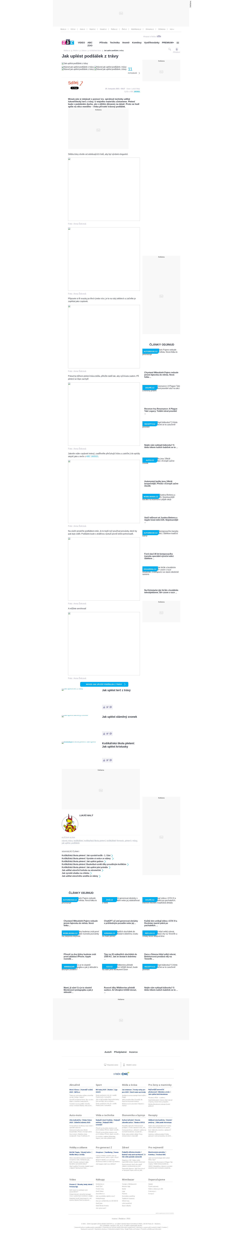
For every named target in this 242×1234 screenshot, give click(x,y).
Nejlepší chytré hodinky (104, 1120)
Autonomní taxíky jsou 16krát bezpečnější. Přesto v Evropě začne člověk (80, 1131)
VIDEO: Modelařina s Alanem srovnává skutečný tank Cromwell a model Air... (160, 1167)
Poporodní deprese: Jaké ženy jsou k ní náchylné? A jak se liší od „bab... (133, 1169)
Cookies (164, 1227)
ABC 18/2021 (92, 456)
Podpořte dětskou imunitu (131, 1152)
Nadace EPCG (139, 1122)
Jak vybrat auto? (101, 1208)
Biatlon (110, 1090)
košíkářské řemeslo (115, 841)
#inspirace (100, 1152)
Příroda (103, 42)
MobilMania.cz (136, 29)
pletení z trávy (131, 841)
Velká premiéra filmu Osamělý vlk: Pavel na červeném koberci (132, 1100)
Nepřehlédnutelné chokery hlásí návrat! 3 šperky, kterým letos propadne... (160, 1101)
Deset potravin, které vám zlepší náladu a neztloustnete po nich (132, 1165)
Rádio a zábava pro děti (155, 1189)
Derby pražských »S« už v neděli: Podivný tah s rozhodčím (106, 1096)
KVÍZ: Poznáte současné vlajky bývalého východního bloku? (79, 1163)
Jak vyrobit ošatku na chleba (75, 873)
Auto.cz (82, 29)
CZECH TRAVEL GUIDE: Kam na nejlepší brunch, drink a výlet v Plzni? (107, 1156)
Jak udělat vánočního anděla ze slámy (80, 876)
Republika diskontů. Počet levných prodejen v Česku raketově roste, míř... (134, 1126)
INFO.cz (77, 1092)
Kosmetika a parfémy (128, 1196)
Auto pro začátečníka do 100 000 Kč (107, 1201)
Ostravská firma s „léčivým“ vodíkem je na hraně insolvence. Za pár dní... (134, 1130)
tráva (70, 841)
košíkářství (78, 841)
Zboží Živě (99, 1186)
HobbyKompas (100, 1198)
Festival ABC (161, 1154)
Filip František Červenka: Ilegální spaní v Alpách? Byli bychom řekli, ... (81, 1167)
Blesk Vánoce (74, 1090)
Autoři (108, 1052)
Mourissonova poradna (156, 1152)
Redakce (122, 1219)
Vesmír (126, 42)
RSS (128, 1219)
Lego (123, 1191)
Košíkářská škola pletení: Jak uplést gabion (82, 861)
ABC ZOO (89, 44)
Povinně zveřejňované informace (151, 1229)
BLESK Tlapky (74, 1152)
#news (116, 1152)
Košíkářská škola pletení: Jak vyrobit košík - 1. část (86, 855)
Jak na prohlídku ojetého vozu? (105, 1196)
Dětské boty (125, 1201)
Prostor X (73, 1184)
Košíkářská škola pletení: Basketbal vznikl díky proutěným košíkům (94, 864)
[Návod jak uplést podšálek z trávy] (104, 220)
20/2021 (137, 92)
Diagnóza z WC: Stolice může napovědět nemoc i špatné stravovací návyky (133, 1161)
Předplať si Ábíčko (149, 37)
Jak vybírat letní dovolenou (158, 1094)
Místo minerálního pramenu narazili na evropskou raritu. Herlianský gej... (81, 1158)
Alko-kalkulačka (75, 1120)
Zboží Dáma (99, 1191)
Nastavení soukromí (87, 1229)
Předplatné (120, 1052)
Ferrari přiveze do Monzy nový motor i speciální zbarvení (81, 1126)
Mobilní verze (131, 1065)
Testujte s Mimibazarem (129, 1184)
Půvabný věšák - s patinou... (157, 1097)
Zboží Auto (99, 1203)
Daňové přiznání (128, 1120)
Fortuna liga (73, 1187)
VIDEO (81, 42)
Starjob (150, 1184)
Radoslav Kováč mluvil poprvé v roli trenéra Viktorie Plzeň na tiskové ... (80, 1199)
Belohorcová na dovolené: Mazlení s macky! (133, 1104)
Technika (115, 42)
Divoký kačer (86, 1152)
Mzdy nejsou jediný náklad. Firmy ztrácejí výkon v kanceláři (132, 1135)
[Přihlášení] (176, 49)
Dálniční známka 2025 (82, 1122)
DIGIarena (161, 29)
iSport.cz (92, 29)
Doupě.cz (103, 29)
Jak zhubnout (127, 1090)
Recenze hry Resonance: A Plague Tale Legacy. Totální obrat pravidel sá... (160, 1163)
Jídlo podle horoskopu (164, 1122)
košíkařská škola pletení (95, 841)
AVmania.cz (150, 29)
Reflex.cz (114, 29)
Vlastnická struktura (101, 1229)
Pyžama (124, 1193)
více (171, 29)
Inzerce (133, 1052)
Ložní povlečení (127, 1203)
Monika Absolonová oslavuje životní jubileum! (159, 1105)
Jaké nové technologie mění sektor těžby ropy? (159, 1158)
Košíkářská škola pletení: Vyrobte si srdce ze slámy (86, 858)
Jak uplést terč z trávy (116, 690)
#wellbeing (109, 1152)
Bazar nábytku (126, 1205)
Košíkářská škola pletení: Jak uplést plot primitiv (85, 867)
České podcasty (153, 1186)
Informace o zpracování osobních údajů (148, 1227)
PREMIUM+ (168, 42)
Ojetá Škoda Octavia (102, 1205)
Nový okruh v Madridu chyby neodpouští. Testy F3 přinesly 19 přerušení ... (79, 1135)
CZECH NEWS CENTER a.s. (106, 1224)
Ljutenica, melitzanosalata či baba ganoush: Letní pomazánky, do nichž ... (160, 1135)
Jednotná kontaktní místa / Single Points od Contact (124, 1229)
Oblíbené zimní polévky (156, 1120)
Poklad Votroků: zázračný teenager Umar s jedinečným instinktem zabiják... (81, 1195)
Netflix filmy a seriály (77, 1154)
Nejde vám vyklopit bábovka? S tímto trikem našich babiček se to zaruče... (159, 1126)
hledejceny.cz (100, 1184)
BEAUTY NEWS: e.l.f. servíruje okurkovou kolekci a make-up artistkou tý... (108, 1160)
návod (64, 841)
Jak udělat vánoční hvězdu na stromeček (81, 870)
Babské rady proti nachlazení (132, 1154)
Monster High (126, 1186)
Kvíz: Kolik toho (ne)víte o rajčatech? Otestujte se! (159, 1130)
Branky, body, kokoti (85, 1184)
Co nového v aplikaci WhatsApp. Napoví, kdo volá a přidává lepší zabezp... (106, 1137)
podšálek (75, 843)
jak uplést (66, 843)
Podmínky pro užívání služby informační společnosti (119, 1227)
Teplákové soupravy (128, 1198)
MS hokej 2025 (101, 1090)
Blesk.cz (63, 29)
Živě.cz (124, 29)
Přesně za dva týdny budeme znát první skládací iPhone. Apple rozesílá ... (108, 1129)
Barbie (124, 1189)
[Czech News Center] (125, 1073)
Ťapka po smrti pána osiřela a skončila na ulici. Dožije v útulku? (81, 1096)
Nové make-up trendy (138, 1092)
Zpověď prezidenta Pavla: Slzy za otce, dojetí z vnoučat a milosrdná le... (81, 1100)
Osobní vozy (100, 1189)
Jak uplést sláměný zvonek (119, 716)
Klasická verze (112, 1065)
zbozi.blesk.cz (100, 1193)
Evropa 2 (151, 1193)
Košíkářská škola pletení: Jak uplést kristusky (118, 745)
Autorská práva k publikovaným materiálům (88, 1227)
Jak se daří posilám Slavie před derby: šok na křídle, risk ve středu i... (107, 1100)
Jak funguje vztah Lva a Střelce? (106, 1164)
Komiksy (137, 42)
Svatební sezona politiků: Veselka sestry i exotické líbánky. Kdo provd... (80, 1104)
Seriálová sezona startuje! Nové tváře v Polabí (134, 1096)
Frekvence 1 (152, 1191)
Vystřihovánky (151, 42)
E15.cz (73, 29)
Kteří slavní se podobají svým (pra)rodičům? (78, 1191)
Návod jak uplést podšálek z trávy (104, 684)
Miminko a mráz (164, 1092)
